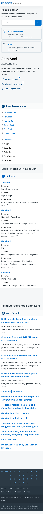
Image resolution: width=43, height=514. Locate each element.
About (3, 488)
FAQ (10, 488)
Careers (18, 492)
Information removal (13, 84)
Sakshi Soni (9, 125)
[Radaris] (6, 3)
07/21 (11, 497)
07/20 (16, 497)
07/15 (3, 501)
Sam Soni (8, 140)
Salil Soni (8, 129)
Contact (27, 492)
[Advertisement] (21, 98)
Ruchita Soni (9, 121)
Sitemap (4, 472)
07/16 (37, 497)
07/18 (27, 497)
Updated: (4, 497)
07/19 (21, 497)
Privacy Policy (6, 492)
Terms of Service (21, 488)
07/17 (32, 497)
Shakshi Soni (9, 133)
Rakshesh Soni (10, 113)
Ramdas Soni (9, 117)
